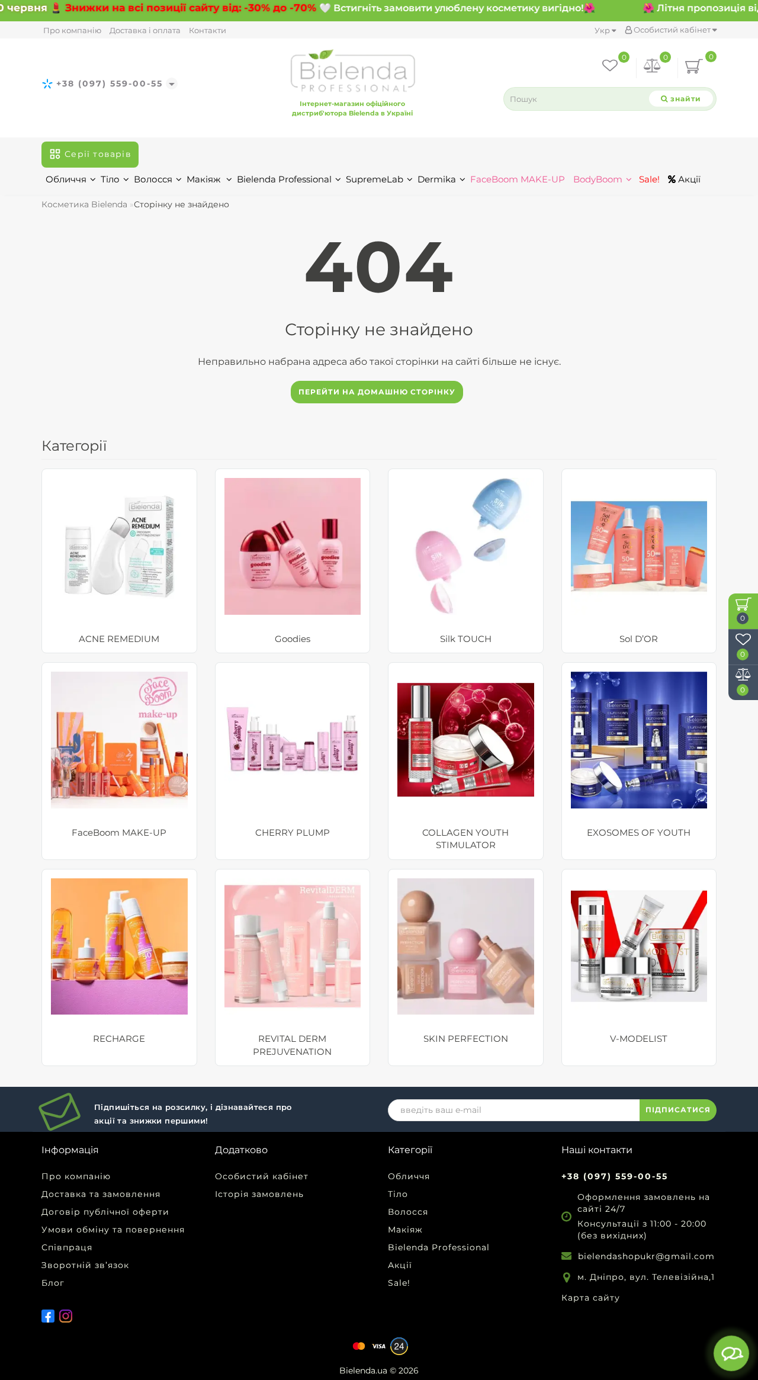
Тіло (110, 179)
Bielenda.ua (363, 1370)
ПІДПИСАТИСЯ (678, 1109)
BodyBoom (597, 179)
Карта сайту (590, 1297)
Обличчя (66, 179)
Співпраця (66, 1247)
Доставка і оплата (145, 30)
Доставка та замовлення (100, 1194)
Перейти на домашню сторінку (376, 391)
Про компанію (72, 30)
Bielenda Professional (284, 179)
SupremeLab (374, 179)
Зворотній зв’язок (85, 1265)
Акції (688, 179)
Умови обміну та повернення (113, 1229)
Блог (53, 1283)
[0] (652, 67)
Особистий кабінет (672, 29)
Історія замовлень (259, 1194)
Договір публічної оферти (105, 1211)
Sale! (648, 179)
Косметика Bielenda (84, 204)
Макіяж (205, 179)
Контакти (207, 30)
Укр (603, 30)
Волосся (153, 179)
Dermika (436, 179)
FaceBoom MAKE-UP (517, 179)
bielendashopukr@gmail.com (646, 1256)
